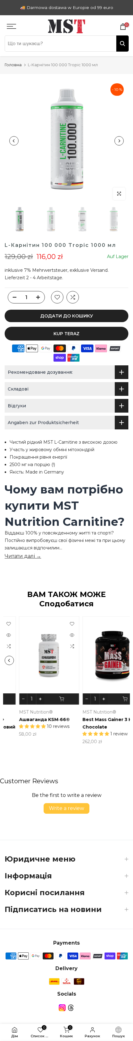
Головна (13, 64)
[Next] (119, 141)
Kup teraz (66, 333)
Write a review (66, 808)
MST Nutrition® (22, 712)
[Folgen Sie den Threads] (70, 1007)
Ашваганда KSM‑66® (30, 719)
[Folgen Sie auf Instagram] (62, 1007)
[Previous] (14, 141)
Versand (99, 270)
